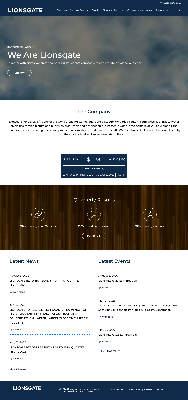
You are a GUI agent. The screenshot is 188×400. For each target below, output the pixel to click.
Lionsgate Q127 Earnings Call (117, 280)
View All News (18, 369)
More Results (94, 236)
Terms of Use (116, 389)
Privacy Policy (134, 389)
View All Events (107, 350)
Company (20, 72)
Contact (160, 389)
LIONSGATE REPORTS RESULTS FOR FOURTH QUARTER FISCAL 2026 (47, 349)
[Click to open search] (179, 10)
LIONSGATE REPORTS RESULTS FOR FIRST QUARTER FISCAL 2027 (45, 283)
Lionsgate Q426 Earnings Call (117, 334)
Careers (148, 389)
